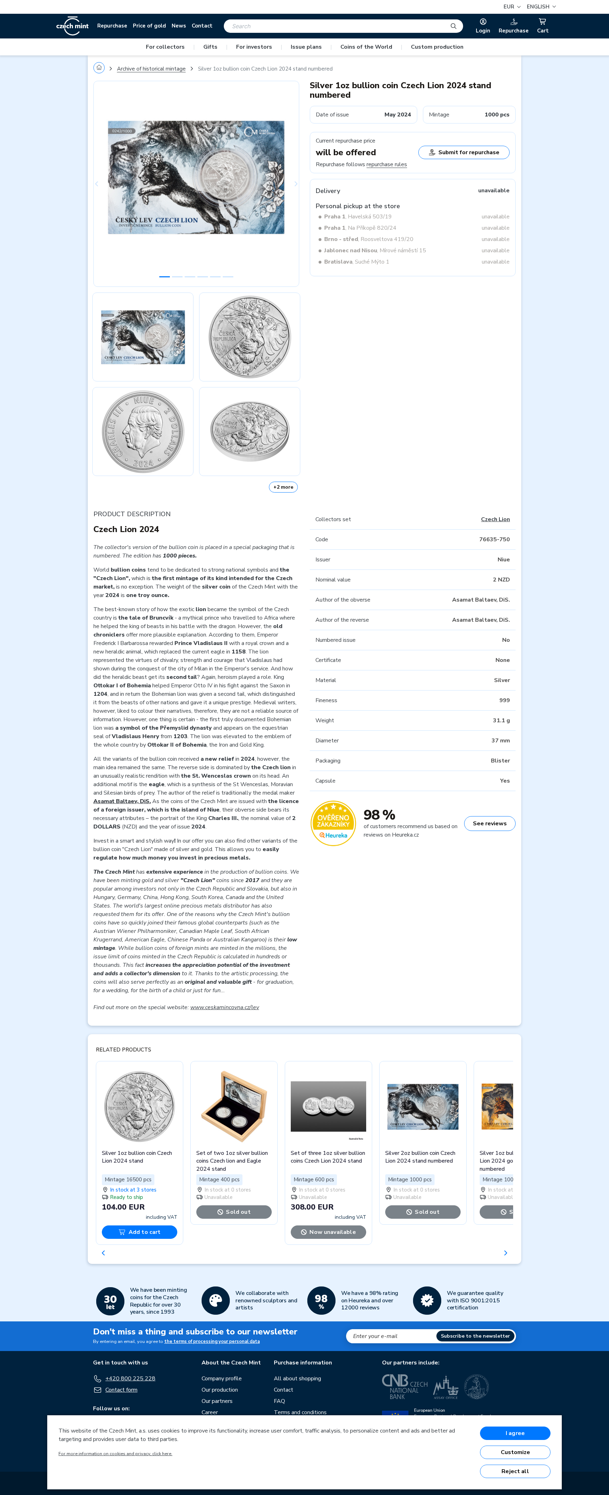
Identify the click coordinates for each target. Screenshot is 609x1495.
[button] (540, 7)
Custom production (437, 47)
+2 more (283, 487)
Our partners (217, 1401)
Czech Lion (495, 519)
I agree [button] (515, 1433)
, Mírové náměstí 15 (375, 250)
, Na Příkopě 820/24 (360, 228)
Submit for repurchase (468, 152)
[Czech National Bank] (404, 1386)
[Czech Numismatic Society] (476, 1386)
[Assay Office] (446, 1386)
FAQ (279, 1401)
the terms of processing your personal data (212, 1341)
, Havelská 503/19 (358, 217)
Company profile (222, 1378)
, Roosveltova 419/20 (368, 239)
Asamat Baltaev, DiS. (122, 801)
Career (210, 1412)
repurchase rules (387, 164)
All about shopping (297, 1378)
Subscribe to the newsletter (475, 1336)
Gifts (210, 47)
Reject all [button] (515, 1471)
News (179, 25)
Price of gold (149, 25)
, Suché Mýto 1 (356, 262)
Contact (202, 25)
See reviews (490, 823)
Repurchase (112, 25)
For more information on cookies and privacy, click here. (115, 1454)
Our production (220, 1390)
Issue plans (306, 47)
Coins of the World (366, 47)
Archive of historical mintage (151, 68)
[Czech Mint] (72, 26)
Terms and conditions (300, 1412)
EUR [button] (510, 6)
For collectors (165, 47)
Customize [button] (515, 1452)
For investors (254, 47)
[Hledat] (453, 26)
